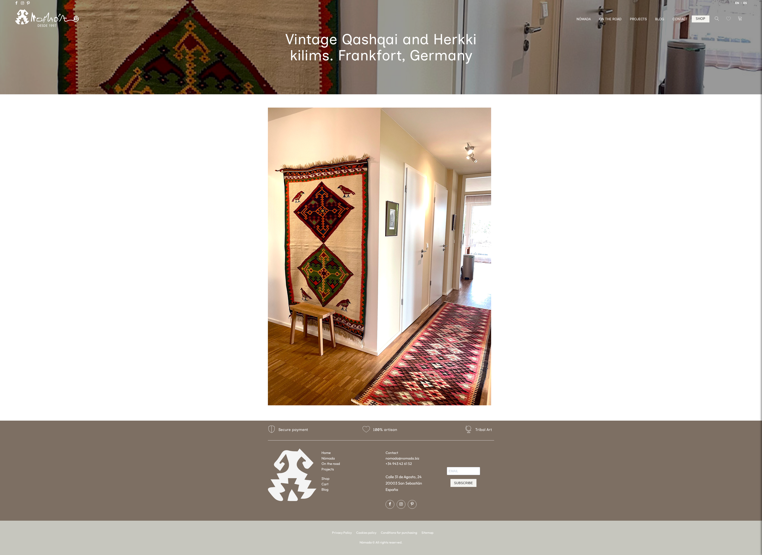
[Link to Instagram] (22, 3)
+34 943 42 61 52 (399, 463)
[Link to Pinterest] (28, 3)
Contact (392, 452)
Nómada (328, 458)
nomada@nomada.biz (402, 458)
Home (326, 452)
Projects (327, 469)
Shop (325, 478)
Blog (324, 489)
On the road (330, 463)
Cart (324, 484)
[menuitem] (737, 3)
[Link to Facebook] (16, 3)
